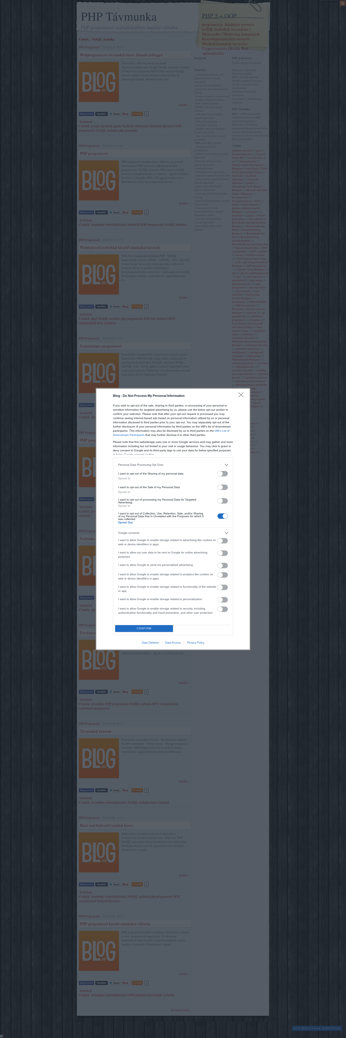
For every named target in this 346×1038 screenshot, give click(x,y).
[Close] (242, 396)
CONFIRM (144, 628)
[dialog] (173, 519)
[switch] (222, 473)
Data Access (173, 642)
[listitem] (173, 465)
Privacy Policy (195, 642)
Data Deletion (150, 642)
